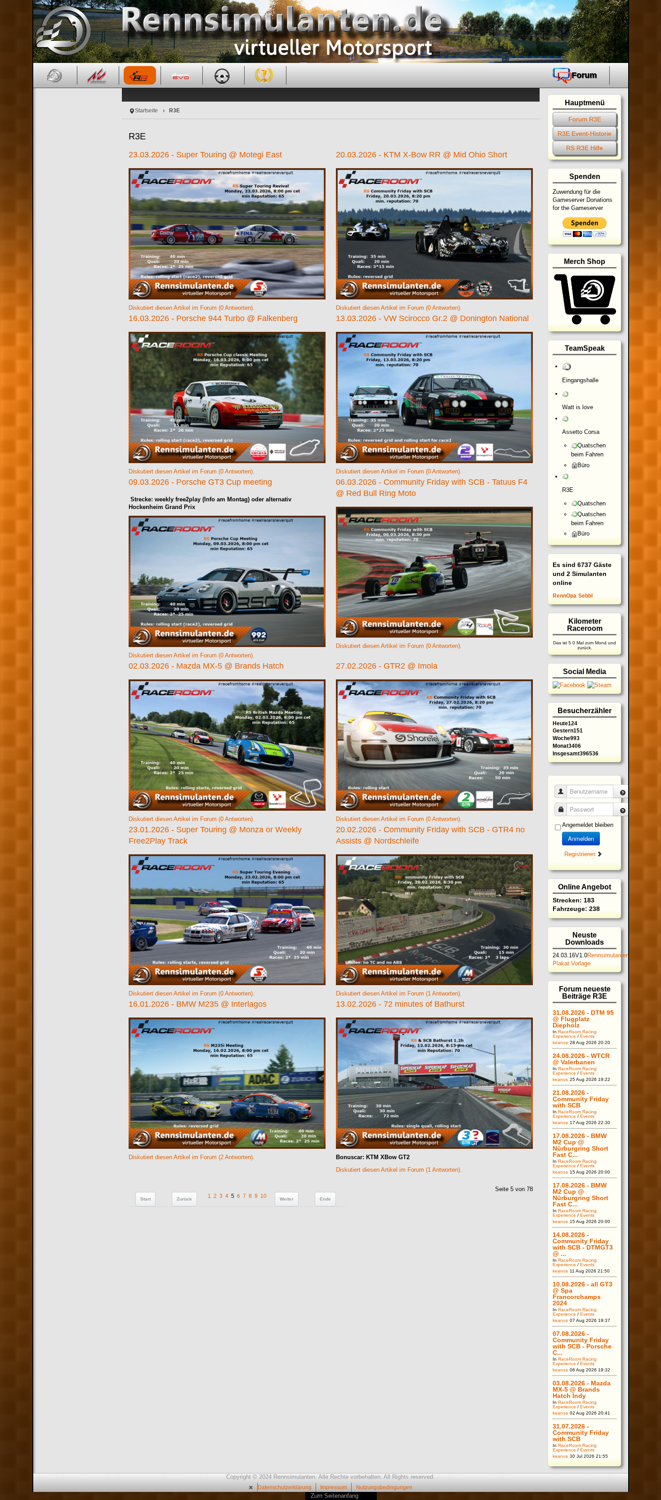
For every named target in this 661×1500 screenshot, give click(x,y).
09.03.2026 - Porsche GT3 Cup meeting (200, 482)
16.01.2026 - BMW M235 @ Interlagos (198, 1004)
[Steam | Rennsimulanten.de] (599, 684)
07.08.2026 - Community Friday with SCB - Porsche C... (582, 1343)
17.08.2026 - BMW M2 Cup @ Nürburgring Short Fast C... (580, 1145)
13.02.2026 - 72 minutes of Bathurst (400, 1004)
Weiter (287, 1198)
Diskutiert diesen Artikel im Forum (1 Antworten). (399, 993)
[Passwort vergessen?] (623, 809)
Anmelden (581, 838)
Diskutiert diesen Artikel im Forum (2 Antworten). (192, 1157)
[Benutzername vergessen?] (623, 791)
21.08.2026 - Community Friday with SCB (581, 1099)
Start (145, 1198)
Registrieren (580, 854)
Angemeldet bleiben (587, 824)
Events (587, 1036)
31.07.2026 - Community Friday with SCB (581, 1432)
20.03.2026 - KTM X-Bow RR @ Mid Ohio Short (421, 154)
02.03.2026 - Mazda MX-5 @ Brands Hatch (206, 665)
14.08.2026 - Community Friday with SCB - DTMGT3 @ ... (583, 1244)
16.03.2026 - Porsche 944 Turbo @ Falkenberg (213, 318)
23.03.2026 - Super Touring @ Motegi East (205, 154)
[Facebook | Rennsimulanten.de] (570, 684)
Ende (325, 1198)
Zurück (184, 1198)
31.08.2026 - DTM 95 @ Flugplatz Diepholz (583, 1019)
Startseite (146, 110)
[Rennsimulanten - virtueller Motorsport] (61, 31)
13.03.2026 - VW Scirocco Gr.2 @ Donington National (432, 318)
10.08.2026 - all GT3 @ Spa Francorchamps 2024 (582, 1294)
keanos (560, 1042)
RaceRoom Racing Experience (575, 1034)
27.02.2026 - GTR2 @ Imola (387, 665)
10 (263, 1196)
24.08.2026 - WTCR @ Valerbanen (581, 1059)
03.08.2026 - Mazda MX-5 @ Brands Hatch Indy (582, 1389)
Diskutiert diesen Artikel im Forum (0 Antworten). (192, 307)
